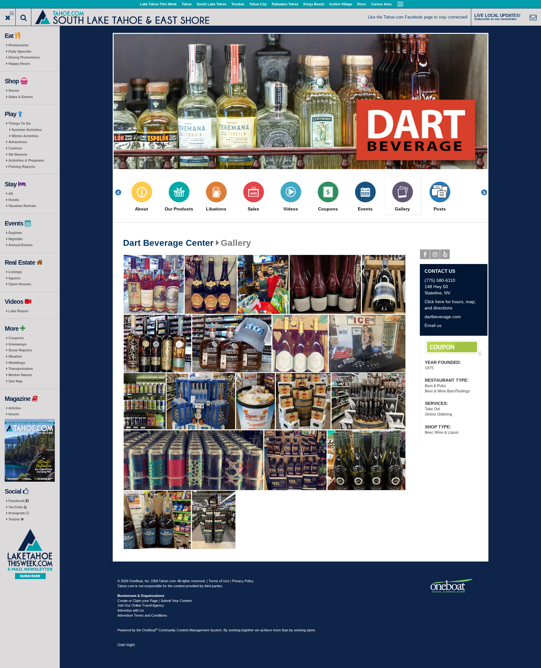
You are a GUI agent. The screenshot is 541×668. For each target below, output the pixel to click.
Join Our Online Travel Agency (140, 605)
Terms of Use (219, 581)
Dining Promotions (24, 57)
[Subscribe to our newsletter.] (29, 554)
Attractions (17, 142)
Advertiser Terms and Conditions (142, 615)
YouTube (16, 507)
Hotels (13, 200)
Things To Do (19, 123)
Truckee (237, 4)
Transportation (20, 368)
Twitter (14, 519)
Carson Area (381, 4)
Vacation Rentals (22, 206)
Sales (253, 209)
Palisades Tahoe (285, 4)
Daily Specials (19, 51)
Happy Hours (19, 63)
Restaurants (18, 45)
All (10, 193)
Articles (14, 408)
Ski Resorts (17, 154)
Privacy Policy (243, 581)
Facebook (17, 501)
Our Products (179, 209)
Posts (440, 209)
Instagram (17, 513)
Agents (14, 278)
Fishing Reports (21, 166)
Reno (361, 4)
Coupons (16, 338)
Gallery (402, 209)
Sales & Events (20, 97)
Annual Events (20, 245)
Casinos (15, 148)
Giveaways (17, 344)
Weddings (16, 363)
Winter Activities (25, 136)
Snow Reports (20, 350)
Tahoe (187, 4)
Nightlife (15, 239)
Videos (290, 209)
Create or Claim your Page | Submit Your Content (154, 601)
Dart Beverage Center (168, 243)
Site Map (15, 381)
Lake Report (18, 311)
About (141, 209)
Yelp (445, 254)
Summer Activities (27, 130)
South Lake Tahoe (211, 4)
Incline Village (340, 4)
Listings (15, 272)
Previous (121, 192)
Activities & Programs (26, 160)
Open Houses (19, 284)
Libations (216, 209)
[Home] (122, 16)
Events (365, 209)
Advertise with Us (130, 610)
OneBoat (149, 630)
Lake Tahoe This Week (158, 4)
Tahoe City (258, 4)
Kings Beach (313, 4)
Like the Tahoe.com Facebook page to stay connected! (418, 17)
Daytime (15, 233)
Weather (15, 356)
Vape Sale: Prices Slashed (453, 348)
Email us (433, 325)
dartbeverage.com (443, 316)
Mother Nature (20, 375)
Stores (13, 90)
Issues (13, 414)
